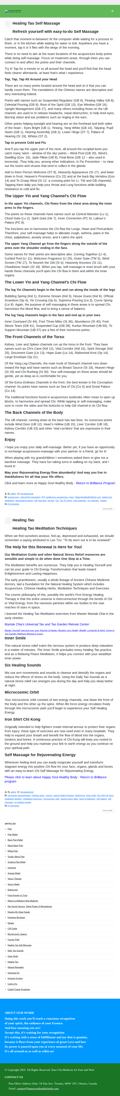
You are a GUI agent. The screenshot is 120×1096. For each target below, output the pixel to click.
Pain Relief (13, 834)
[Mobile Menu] (112, 11)
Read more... (108, 509)
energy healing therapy (63, 795)
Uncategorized (26, 494)
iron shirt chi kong (105, 795)
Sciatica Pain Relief (16, 862)
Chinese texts (38, 795)
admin (13, 494)
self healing (101, 799)
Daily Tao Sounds (16, 951)
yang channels (79, 501)
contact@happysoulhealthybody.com (38, 1088)
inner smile (91, 795)
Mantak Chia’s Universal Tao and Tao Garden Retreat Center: (47, 624)
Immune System (15, 978)
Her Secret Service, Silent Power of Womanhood (30, 906)
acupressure (13, 497)
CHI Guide (12, 928)
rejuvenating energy (24, 501)
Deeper (11, 923)
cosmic (49, 795)
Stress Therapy (15, 879)
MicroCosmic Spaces (17, 934)
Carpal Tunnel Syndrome (19, 989)
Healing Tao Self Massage (36, 23)
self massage (40, 501)
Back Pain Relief (15, 840)
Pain (10, 829)
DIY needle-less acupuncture (55, 497)
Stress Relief (13, 884)
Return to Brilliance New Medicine (23, 901)
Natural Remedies (16, 967)
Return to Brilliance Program (95, 483)
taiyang (51, 501)
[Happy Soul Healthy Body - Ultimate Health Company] (13, 11)
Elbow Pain (13, 851)
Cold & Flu (12, 984)
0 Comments (13, 504)
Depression (13, 890)
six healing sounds (22, 802)
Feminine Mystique (16, 917)
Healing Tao (23, 520)
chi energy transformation (19, 795)
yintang (103, 501)
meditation (9, 501)
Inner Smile (13, 956)
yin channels (93, 501)
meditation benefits (13, 799)
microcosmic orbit (51, 799)
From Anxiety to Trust (17, 895)
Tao (57, 501)
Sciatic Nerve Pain (16, 856)
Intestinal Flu (13, 973)
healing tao (107, 497)
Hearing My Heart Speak (19, 912)
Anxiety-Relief (14, 873)
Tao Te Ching (66, 501)
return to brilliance (87, 799)
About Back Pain (15, 845)
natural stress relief (69, 799)
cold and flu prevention (30, 497)
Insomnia (12, 868)
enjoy (71, 497)
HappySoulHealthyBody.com (88, 497)
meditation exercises (32, 799)
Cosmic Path (13, 939)
